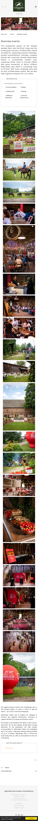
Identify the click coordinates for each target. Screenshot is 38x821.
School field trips (6, 771)
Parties (7, 767)
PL (2, 7)
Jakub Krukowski (19, 805)
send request (9, 748)
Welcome (4, 34)
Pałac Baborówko (19, 6)
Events (12, 34)
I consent (31, 818)
